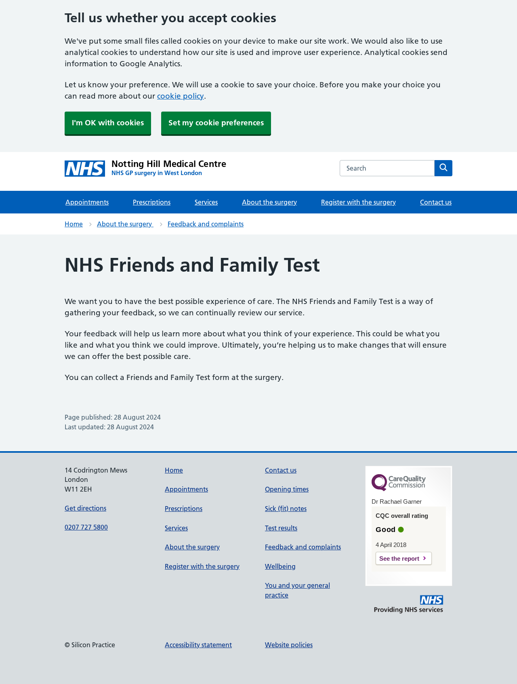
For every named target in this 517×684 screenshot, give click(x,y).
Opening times (287, 489)
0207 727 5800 (86, 527)
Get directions (85, 508)
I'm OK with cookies (108, 122)
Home (74, 224)
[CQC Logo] (399, 489)
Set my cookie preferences (216, 122)
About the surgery (269, 202)
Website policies (289, 645)
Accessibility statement (198, 645)
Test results (281, 528)
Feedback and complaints (206, 224)
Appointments (87, 202)
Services (206, 202)
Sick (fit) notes (286, 509)
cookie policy (180, 96)
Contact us (436, 202)
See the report (399, 558)
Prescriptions (151, 202)
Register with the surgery (358, 202)
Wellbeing (280, 566)
